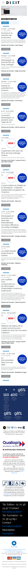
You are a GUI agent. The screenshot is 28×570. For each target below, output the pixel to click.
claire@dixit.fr (7, 494)
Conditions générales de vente (19, 549)
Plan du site (7, 552)
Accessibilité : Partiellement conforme (14, 550)
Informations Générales (7, 549)
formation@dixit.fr (12, 511)
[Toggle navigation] (3, 2)
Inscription (8, 533)
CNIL (14, 552)
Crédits (22, 552)
